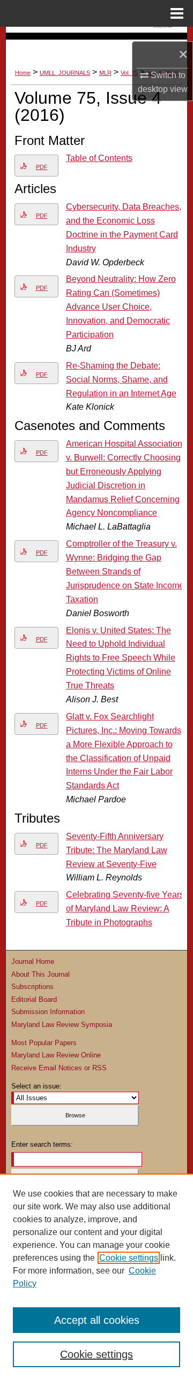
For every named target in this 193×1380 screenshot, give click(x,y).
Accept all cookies (96, 1320)
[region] (96, 1277)
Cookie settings (128, 1257)
